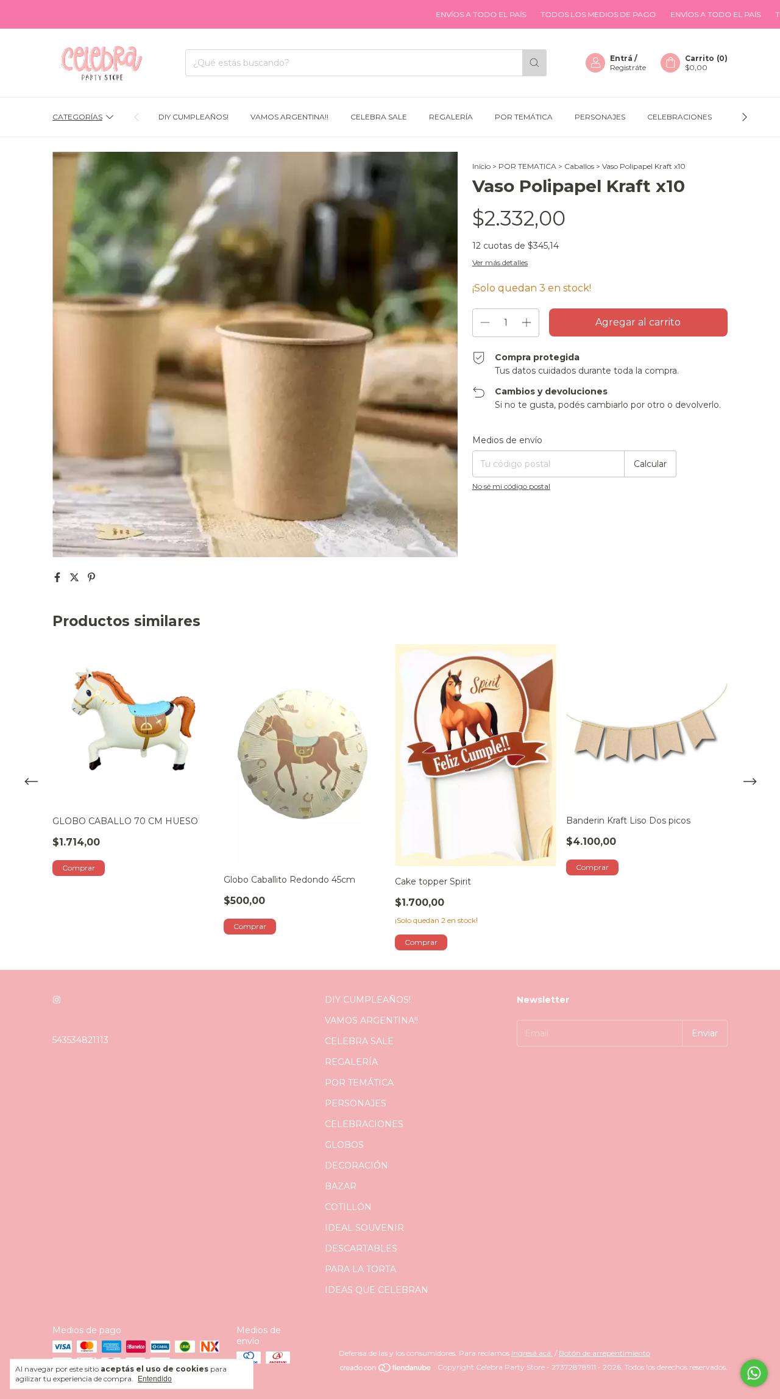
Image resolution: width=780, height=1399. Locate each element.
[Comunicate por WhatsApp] (754, 1373)
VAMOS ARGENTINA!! (289, 116)
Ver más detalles (500, 262)
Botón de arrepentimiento (604, 1353)
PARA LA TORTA (360, 1269)
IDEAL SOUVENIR (364, 1227)
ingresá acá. (532, 1353)
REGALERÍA (451, 116)
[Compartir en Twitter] (75, 577)
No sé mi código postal (511, 486)
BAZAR (340, 1186)
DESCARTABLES (361, 1248)
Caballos (579, 166)
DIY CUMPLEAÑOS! (193, 116)
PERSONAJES (600, 116)
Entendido (155, 1379)
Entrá (621, 58)
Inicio (481, 166)
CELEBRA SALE (378, 116)
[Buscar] (534, 62)
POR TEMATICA (527, 166)
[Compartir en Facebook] (58, 577)
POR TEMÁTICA (524, 116)
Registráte (628, 67)
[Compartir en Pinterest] (91, 577)
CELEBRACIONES (679, 116)
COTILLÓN (348, 1206)
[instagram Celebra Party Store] (56, 999)
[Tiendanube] (386, 1370)
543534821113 (80, 1039)
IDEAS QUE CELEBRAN (376, 1289)
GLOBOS (344, 1144)
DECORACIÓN (356, 1165)
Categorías (77, 116)
